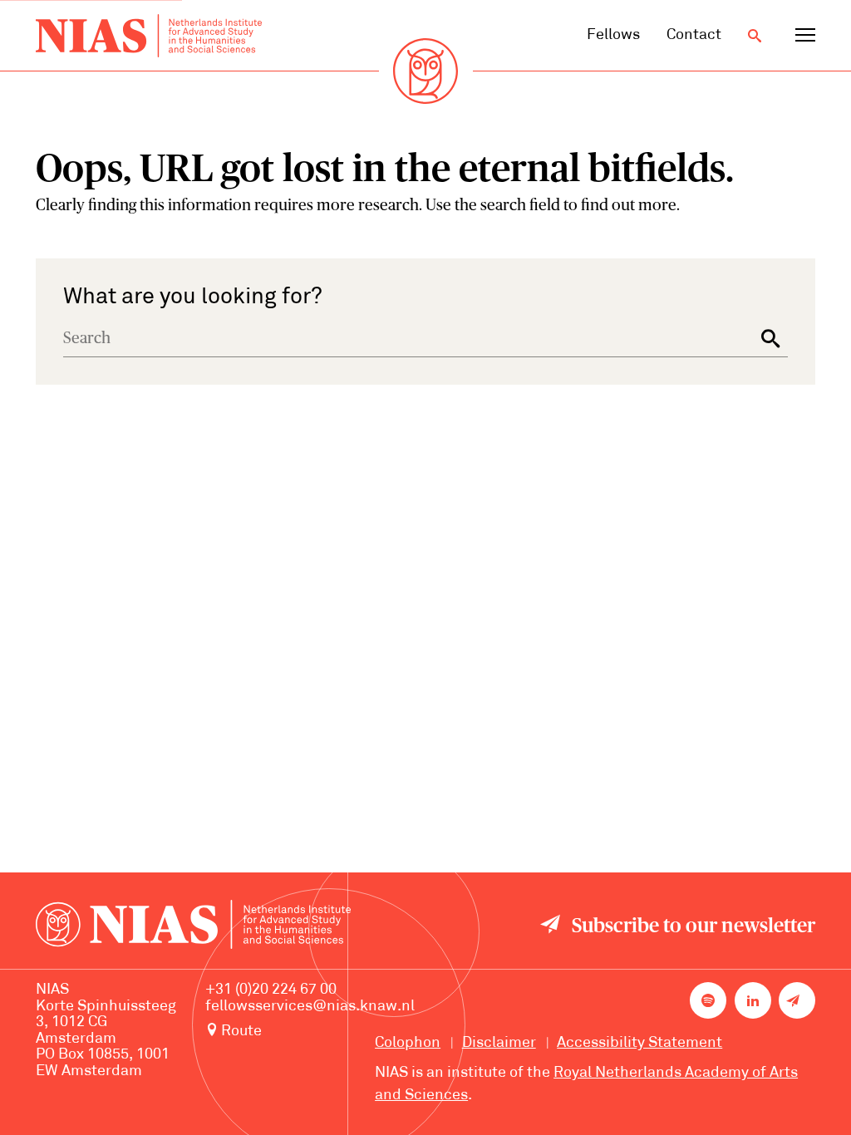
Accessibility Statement (639, 1043)
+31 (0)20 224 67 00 (271, 990)
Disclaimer (499, 1043)
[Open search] (754, 35)
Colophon (407, 1043)
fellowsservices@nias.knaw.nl (310, 1007)
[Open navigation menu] (805, 35)
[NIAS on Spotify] (708, 1000)
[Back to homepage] (149, 35)
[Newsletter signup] (797, 1000)
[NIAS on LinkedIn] (753, 1000)
